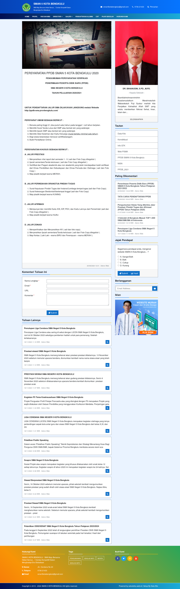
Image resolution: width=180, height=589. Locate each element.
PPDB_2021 (123, 169)
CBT (97, 16)
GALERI (68, 16)
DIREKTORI (57, 16)
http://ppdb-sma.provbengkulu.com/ (41, 110)
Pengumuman (75, 558)
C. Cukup (124, 262)
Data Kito (122, 133)
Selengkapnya (136, 119)
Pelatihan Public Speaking (36, 440)
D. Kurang (124, 265)
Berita (100, 558)
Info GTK (121, 145)
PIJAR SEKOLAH (108, 16)
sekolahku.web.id (135, 586)
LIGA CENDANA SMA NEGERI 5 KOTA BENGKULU (48, 417)
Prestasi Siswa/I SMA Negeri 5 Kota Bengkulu (45, 503)
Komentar (29, 295)
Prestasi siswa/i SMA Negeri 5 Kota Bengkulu (45, 351)
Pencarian (154, 6)
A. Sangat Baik (126, 256)
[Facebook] (118, 558)
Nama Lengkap (32, 280)
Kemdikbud (123, 139)
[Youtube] (136, 558)
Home (27, 16)
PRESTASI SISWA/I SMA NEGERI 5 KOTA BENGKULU (49, 374)
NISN (120, 163)
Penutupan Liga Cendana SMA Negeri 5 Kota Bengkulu (49, 328)
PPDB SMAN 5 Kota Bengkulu (131, 157)
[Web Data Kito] (136, 317)
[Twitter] (124, 558)
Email (28, 285)
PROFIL (34, 16)
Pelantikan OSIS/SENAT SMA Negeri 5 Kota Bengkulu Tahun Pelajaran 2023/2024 (61, 526)
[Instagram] (130, 558)
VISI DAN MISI (45, 16)
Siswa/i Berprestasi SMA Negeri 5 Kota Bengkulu (46, 480)
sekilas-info (75, 563)
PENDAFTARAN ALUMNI (84, 16)
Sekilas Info (89, 558)
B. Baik (123, 259)
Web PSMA (123, 151)
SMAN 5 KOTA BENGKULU (52, 586)
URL (27, 290)
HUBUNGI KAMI (122, 16)
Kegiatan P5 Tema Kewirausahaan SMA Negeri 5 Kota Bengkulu (53, 397)
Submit (53, 312)
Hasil (135, 273)
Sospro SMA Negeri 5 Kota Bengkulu (41, 460)
